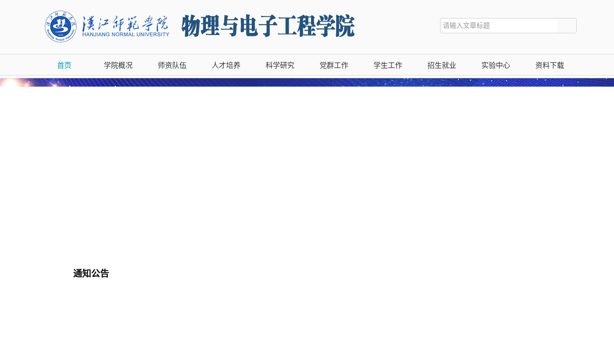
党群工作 (334, 65)
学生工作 (388, 65)
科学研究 (280, 65)
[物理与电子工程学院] (210, 9)
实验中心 (495, 65)
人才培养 (226, 65)
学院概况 (118, 65)
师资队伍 (172, 65)
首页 (64, 65)
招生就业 (441, 65)
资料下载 (549, 65)
